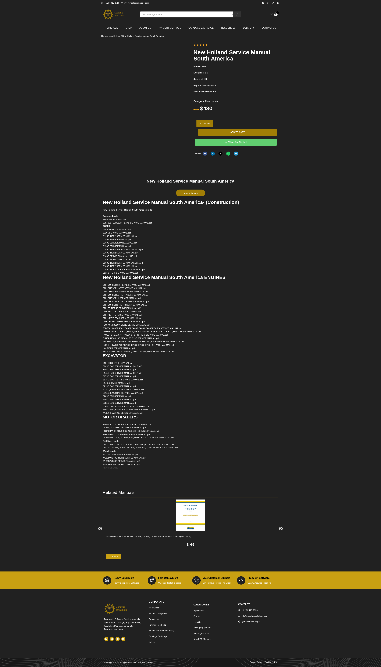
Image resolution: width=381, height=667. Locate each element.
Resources (228, 28)
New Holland (115, 36)
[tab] (190, 193)
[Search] (237, 14)
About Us (145, 28)
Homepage (111, 28)
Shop (128, 28)
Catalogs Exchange (201, 28)
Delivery (248, 28)
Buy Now (204, 123)
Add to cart (237, 132)
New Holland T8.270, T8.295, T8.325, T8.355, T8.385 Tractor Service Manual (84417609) (148, 536)
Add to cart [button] (113, 557)
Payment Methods (170, 28)
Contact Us (269, 28)
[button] (205, 154)
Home (104, 36)
